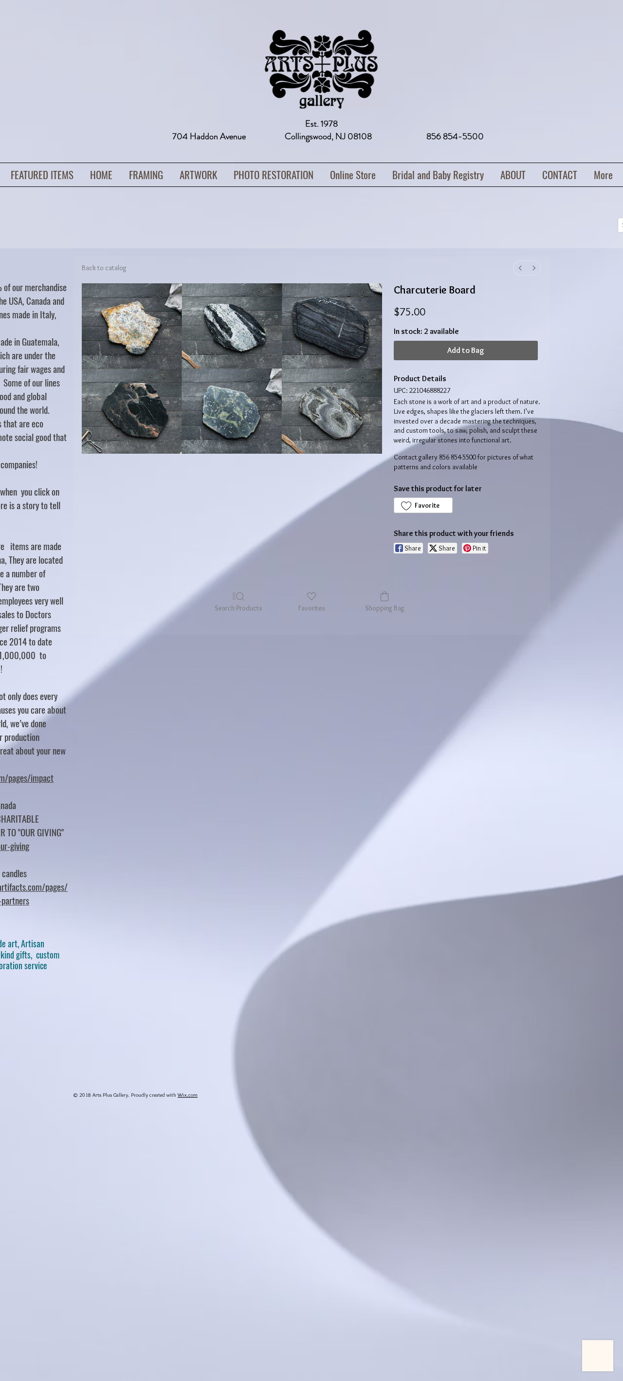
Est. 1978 (321, 123)
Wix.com (188, 1094)
